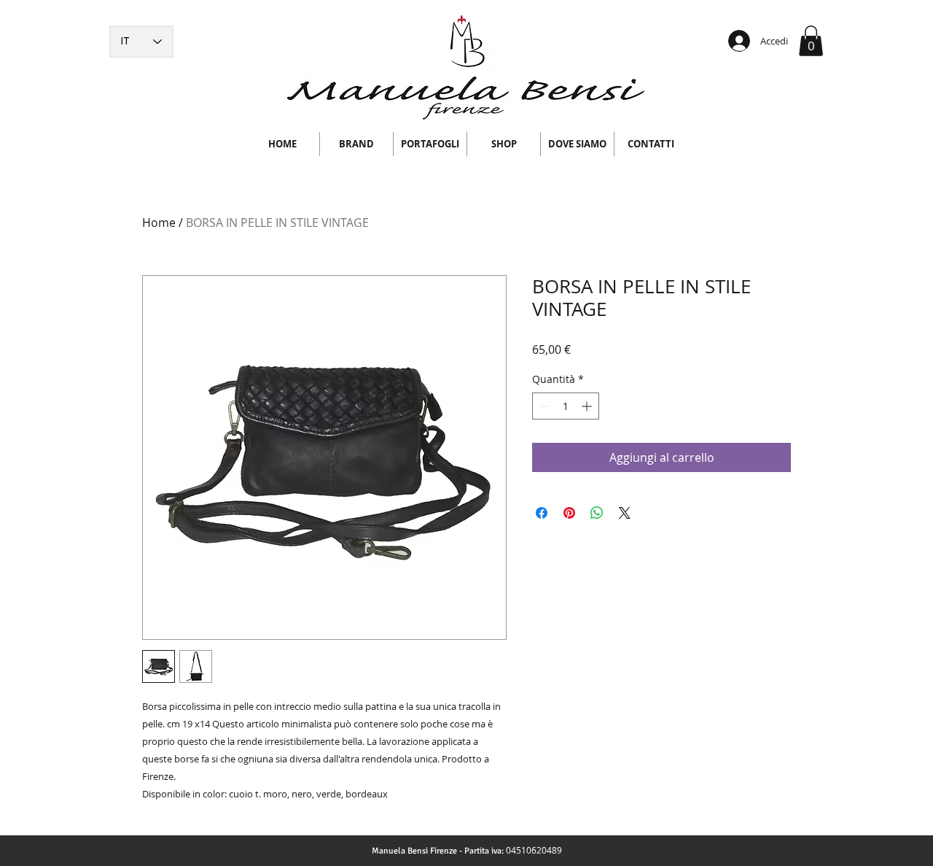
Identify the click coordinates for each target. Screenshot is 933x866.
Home (159, 222)
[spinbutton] (566, 406)
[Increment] (588, 406)
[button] (811, 41)
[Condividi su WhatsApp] (597, 513)
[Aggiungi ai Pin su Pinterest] (569, 513)
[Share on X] (624, 513)
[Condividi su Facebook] (541, 513)
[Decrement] (543, 406)
